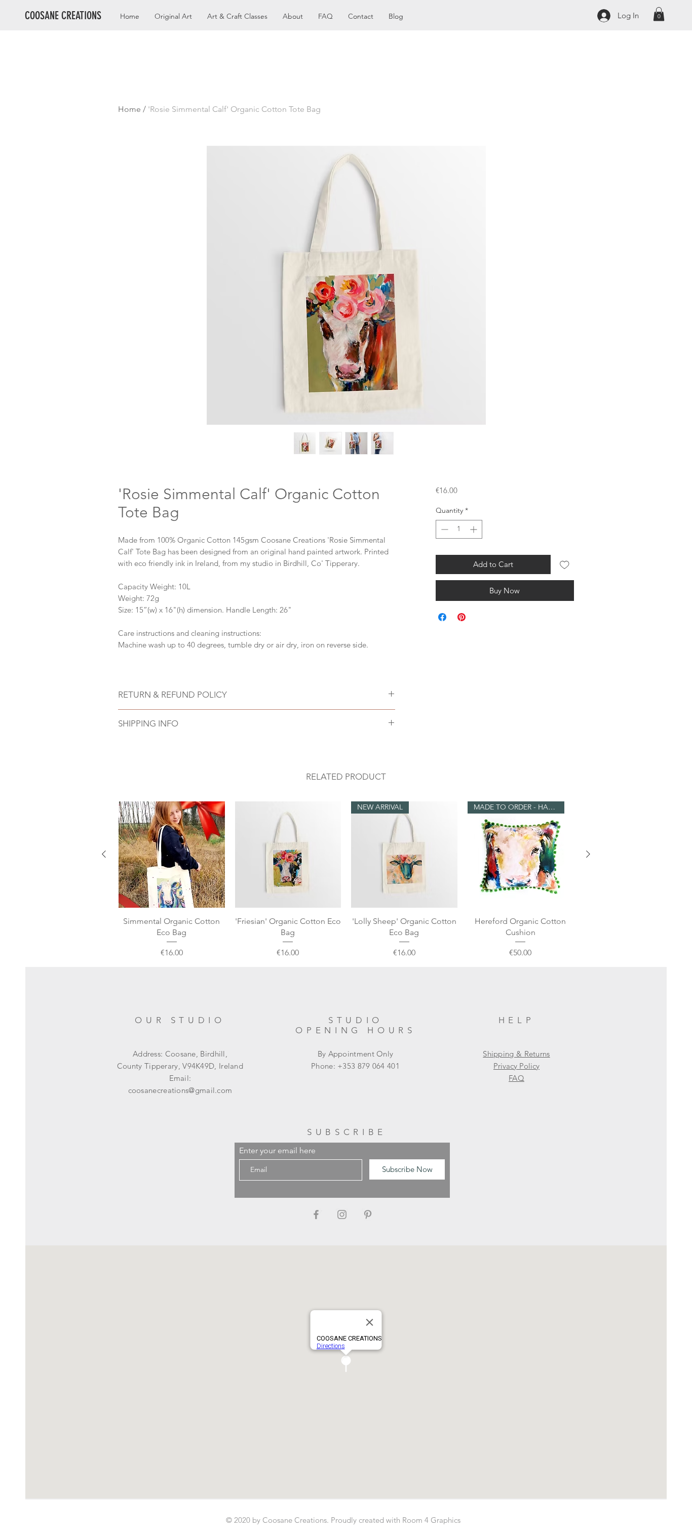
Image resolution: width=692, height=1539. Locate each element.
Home (129, 109)
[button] (659, 14)
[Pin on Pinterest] (461, 617)
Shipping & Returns (516, 1054)
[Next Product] (588, 854)
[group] (346, 880)
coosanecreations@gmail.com (180, 1090)
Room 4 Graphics (431, 1520)
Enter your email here (277, 1151)
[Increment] (474, 529)
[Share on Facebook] (442, 617)
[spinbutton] (459, 529)
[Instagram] (342, 1214)
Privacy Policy (516, 1066)
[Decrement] (443, 529)
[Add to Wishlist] (564, 565)
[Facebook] (316, 1214)
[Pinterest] (368, 1214)
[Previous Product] (104, 854)
